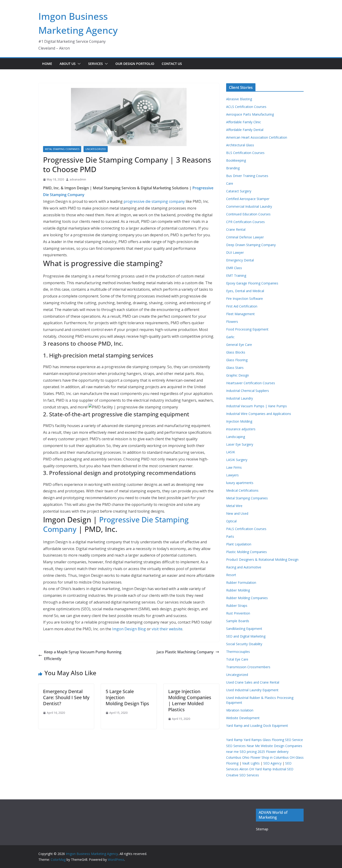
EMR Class (234, 268)
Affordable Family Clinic (243, 122)
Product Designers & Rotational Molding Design (262, 559)
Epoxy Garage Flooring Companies (252, 283)
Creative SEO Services (242, 775)
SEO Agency (272, 763)
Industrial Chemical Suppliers (247, 390)
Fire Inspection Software (244, 298)
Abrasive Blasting (239, 99)
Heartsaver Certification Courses (250, 383)
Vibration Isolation (239, 710)
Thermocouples (238, 651)
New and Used (237, 513)
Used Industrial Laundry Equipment (252, 690)
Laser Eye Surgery (239, 444)
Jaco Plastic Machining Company (185, 651)
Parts (230, 536)
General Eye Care (239, 344)
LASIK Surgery (236, 459)
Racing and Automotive (243, 567)
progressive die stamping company (154, 201)
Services (95, 63)
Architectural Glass (240, 145)
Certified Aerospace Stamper (247, 199)
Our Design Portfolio (134, 63)
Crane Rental (235, 229)
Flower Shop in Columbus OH (272, 757)
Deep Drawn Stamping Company (251, 245)
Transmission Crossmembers (248, 667)
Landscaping (235, 436)
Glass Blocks (235, 352)
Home (47, 63)
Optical (231, 521)
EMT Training (236, 275)
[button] (78, 63)
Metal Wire (234, 506)
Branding (233, 168)
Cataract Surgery (238, 191)
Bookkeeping (236, 160)
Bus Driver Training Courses (247, 176)
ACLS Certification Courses (246, 106)
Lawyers (232, 475)
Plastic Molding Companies (246, 552)
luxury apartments (239, 483)
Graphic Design (237, 375)
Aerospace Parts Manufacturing (250, 114)
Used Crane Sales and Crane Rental (252, 682)
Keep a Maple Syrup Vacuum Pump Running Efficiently (82, 655)
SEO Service (294, 740)
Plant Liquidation (238, 544)
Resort (231, 575)
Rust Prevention (238, 613)
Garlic (230, 337)
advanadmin (78, 179)
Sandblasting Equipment (244, 628)
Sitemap (262, 829)
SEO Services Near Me (243, 746)
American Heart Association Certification (256, 137)
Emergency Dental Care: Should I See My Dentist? (66, 697)
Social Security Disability (244, 644)
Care (229, 183)
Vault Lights (251, 763)
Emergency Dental (240, 260)
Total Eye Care (237, 659)
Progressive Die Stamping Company (116, 524)
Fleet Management (240, 314)
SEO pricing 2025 (252, 751)
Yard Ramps (253, 740)
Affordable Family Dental (244, 129)
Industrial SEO (282, 769)
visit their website (167, 628)
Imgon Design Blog (129, 628)
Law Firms (234, 467)
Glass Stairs (235, 367)
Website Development (243, 718)
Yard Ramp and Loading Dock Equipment (257, 725)
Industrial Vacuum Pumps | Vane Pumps (256, 406)
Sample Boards (237, 621)
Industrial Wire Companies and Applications (258, 413)
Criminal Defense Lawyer (245, 237)
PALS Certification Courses (246, 529)
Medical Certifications (242, 490)
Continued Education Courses (248, 214)
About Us (68, 63)
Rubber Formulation (241, 582)
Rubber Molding (238, 590)
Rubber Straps (236, 605)
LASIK (230, 452)
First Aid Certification (241, 306)
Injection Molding (239, 421)
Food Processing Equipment (247, 329)
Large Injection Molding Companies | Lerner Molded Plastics (189, 700)
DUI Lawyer (235, 252)
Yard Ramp (234, 740)
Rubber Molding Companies (247, 598)
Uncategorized (95, 149)
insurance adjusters (240, 429)
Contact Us (172, 63)
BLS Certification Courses (245, 152)
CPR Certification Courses (245, 222)
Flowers (232, 321)
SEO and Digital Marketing (245, 636)
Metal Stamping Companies (62, 149)
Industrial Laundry (239, 398)
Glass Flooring (237, 360)
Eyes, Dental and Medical (245, 291)
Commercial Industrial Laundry (249, 206)
